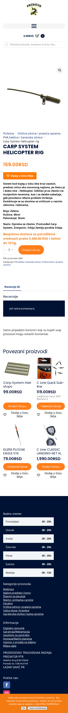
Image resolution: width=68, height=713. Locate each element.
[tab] (12, 287)
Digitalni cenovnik (14, 628)
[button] (59, 70)
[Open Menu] (34, 26)
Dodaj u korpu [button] (17, 406)
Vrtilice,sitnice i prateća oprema (39, 133)
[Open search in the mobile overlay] (34, 44)
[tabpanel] (34, 317)
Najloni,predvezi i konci (17, 593)
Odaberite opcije (50, 406)
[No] (64, 703)
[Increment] (12, 250)
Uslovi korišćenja (37, 708)
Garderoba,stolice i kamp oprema (23, 614)
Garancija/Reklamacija (16, 631)
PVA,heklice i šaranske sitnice (23, 137)
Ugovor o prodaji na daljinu (19, 642)
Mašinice (8, 589)
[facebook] (6, 684)
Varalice (8, 603)
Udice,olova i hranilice (16, 610)
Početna (8, 133)
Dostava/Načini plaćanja (17, 638)
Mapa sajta (9, 646)
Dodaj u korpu (31, 250)
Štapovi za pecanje (14, 596)
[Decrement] (5, 250)
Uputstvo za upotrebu (16, 635)
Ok (23, 708)
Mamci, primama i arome (18, 600)
